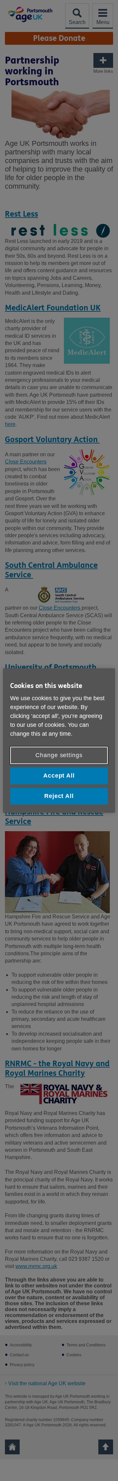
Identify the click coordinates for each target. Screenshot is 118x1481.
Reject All (59, 796)
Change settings (59, 755)
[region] (59, 740)
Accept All (59, 776)
